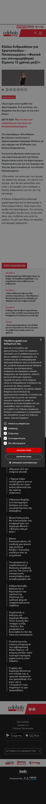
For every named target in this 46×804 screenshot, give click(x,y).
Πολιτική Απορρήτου (19, 418)
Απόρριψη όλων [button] (23, 457)
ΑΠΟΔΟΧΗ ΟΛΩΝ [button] (24, 450)
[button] (23, 462)
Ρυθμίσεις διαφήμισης (29, 409)
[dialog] (23, 402)
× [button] (41, 340)
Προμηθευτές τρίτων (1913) (15, 380)
